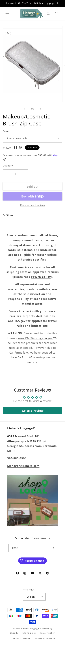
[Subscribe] (53, 548)
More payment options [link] (32, 204)
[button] (7, 14)
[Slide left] (25, 109)
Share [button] (10, 215)
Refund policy (29, 632)
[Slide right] (40, 109)
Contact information (44, 638)
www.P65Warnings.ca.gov (35, 338)
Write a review (32, 411)
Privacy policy (47, 632)
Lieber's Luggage (30, 628)
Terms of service (21, 638)
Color (6, 131)
